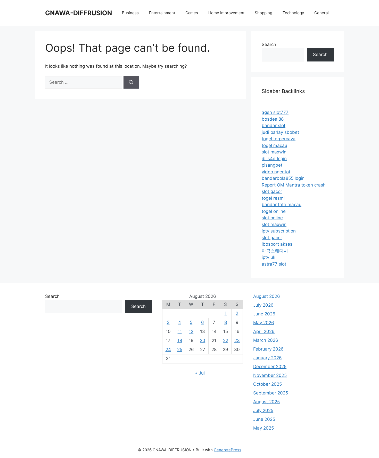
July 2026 (263, 305)
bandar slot (273, 125)
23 (237, 340)
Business (130, 12)
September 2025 (270, 392)
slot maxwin (274, 151)
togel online (274, 211)
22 (225, 340)
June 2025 (264, 419)
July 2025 (263, 410)
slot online (272, 217)
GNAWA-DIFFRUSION (78, 13)
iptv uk (268, 257)
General (321, 12)
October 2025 (267, 384)
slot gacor (272, 191)
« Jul (200, 373)
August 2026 (266, 296)
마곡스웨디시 (275, 250)
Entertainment (162, 12)
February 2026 (268, 349)
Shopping (263, 12)
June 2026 (264, 313)
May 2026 (263, 322)
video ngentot (276, 171)
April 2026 (264, 331)
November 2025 (270, 375)
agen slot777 (275, 112)
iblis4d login (274, 158)
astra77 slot (274, 264)
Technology (293, 12)
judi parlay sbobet (280, 132)
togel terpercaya (278, 138)
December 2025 (269, 366)
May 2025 (263, 428)
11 (180, 331)
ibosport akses (277, 244)
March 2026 (265, 340)
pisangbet (272, 165)
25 (179, 349)
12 (191, 331)
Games (191, 12)
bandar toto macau (281, 204)
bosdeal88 (273, 119)
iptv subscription (279, 231)
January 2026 (267, 357)
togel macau (274, 145)
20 (202, 340)
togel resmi (273, 198)
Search (269, 44)
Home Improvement (226, 12)
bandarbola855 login (283, 178)
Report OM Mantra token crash (294, 185)
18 (179, 340)
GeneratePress (227, 449)
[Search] (131, 82)
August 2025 (266, 401)
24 (168, 349)
